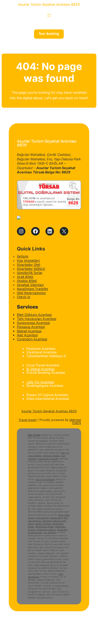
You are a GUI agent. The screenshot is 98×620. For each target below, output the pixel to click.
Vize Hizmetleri (28, 261)
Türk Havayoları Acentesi (36, 319)
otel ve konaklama (45, 479)
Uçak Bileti (25, 277)
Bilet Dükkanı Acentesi (34, 315)
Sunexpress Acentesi (33, 323)
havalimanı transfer (48, 458)
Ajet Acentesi (27, 335)
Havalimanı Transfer (32, 289)
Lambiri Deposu (43, 523)
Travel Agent (28, 420)
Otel (62, 452)
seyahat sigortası (51, 455)
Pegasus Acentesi (31, 327)
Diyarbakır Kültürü (31, 269)
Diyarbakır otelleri (46, 529)
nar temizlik (50, 532)
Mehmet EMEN (75, 421)
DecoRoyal (47, 520)
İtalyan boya (56, 517)
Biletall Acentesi (29, 331)
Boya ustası (64, 515)
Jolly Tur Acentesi (40, 382)
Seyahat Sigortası (30, 285)
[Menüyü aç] (49, 15)
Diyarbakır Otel (28, 265)
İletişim (22, 256)
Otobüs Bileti (27, 281)
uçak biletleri (35, 455)
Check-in (23, 297)
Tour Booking (49, 34)
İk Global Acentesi (40, 369)
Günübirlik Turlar (30, 273)
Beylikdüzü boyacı (44, 526)
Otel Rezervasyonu (31, 293)
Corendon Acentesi (32, 339)
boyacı (31, 517)
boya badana (42, 517)
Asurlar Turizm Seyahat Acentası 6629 (49, 4)
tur (67, 452)
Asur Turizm (34, 435)
